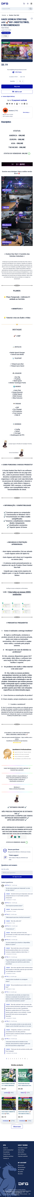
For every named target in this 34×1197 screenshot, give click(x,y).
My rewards (21, 1169)
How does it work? (22, 1147)
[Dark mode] (27, 3)
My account (21, 1165)
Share (5, 36)
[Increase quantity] (22, 81)
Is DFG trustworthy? (8, 1150)
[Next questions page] (27, 1059)
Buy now (17, 86)
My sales (20, 1173)
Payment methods (23, 1156)
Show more (17, 1126)
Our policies (6, 1152)
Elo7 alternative (22, 1154)
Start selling (21, 1150)
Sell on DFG (21, 1152)
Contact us (6, 1158)
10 (25, 1058)
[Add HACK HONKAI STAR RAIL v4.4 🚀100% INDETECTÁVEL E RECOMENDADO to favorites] (32, 19)
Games (4, 15)
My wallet (20, 1171)
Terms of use (6, 1154)
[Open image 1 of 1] (17, 50)
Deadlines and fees (8, 1156)
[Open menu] (31, 3)
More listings (26, 112)
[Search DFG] (30, 8)
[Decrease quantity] (17, 81)
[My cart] (24, 3)
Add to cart (18, 92)
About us (5, 1147)
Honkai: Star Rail (14, 15)
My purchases (21, 1167)
